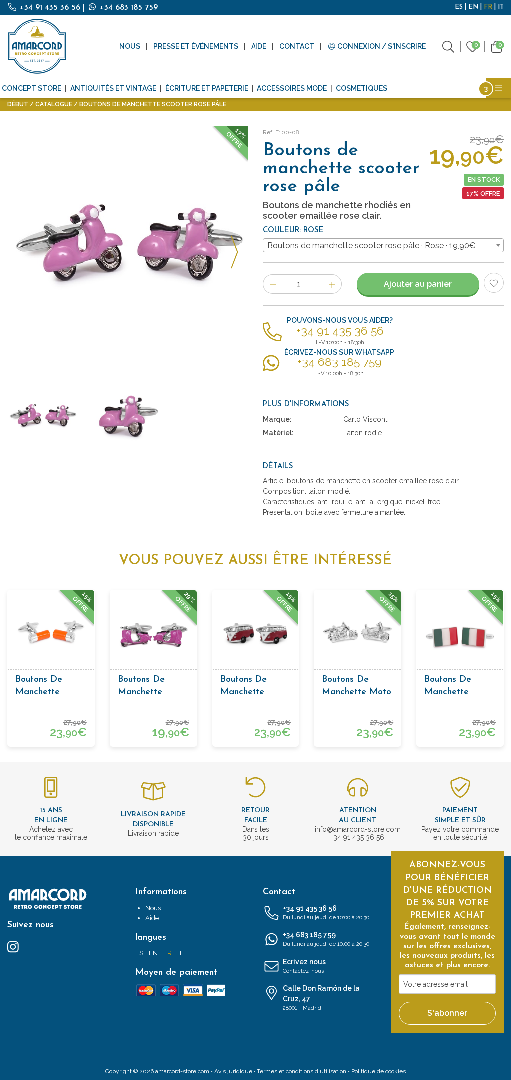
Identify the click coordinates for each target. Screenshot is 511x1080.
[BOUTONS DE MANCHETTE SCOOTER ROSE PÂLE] (127, 246)
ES (459, 7)
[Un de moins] (272, 284)
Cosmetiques (361, 88)
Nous (129, 46)
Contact (296, 46)
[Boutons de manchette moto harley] (357, 633)
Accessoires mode (292, 88)
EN (473, 7)
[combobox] (383, 245)
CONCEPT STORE (31, 88)
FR (488, 7)
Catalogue (53, 104)
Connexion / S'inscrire (381, 46)
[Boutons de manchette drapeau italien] (460, 633)
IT (501, 7)
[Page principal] (37, 46)
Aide (258, 46)
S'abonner (447, 1013)
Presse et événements (195, 46)
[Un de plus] (332, 284)
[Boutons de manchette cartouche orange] (51, 633)
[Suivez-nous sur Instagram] (13, 946)
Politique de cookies (378, 1071)
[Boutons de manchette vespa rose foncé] (153, 633)
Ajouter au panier (418, 284)
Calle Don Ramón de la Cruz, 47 (321, 997)
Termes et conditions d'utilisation (301, 1071)
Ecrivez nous (304, 966)
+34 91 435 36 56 (50, 8)
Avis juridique (233, 1071)
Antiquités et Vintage (113, 88)
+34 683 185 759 (127, 8)
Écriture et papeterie (206, 88)
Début (17, 104)
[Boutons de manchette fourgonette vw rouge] (255, 633)
